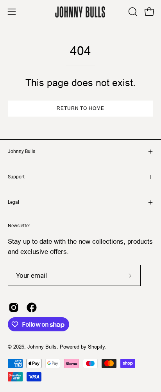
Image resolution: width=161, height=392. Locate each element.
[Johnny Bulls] (80, 12)
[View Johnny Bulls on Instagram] (14, 307)
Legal (13, 202)
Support (16, 177)
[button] (132, 11)
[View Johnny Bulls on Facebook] (32, 307)
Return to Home (80, 108)
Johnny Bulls (21, 151)
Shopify (96, 346)
